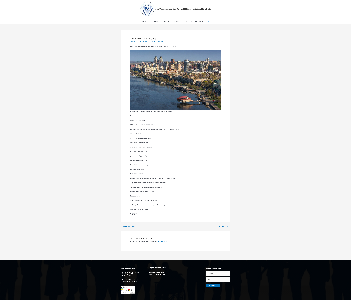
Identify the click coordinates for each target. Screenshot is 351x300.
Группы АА (154, 21)
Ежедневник (199, 21)
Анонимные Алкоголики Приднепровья (183, 8)
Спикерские (166, 21)
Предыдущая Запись (128, 227)
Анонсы (147, 42)
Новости (177, 21)
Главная (144, 21)
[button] (208, 21)
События (153, 42)
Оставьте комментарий (137, 42)
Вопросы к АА (188, 21)
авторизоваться (162, 241)
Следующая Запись (223, 227)
